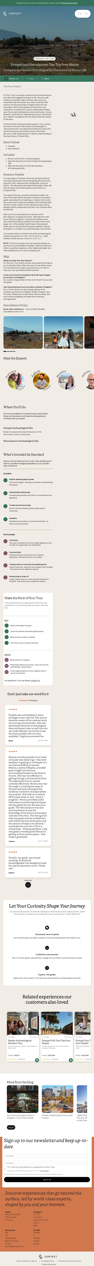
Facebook (36, 1232)
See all (11, 1127)
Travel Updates (10, 1238)
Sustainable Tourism (40, 1220)
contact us (35, 680)
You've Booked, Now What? (14, 1246)
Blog (6, 1232)
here (22, 311)
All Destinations (39, 59)
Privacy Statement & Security (26, 1261)
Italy (47, 59)
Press (35, 1225)
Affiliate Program (11, 1217)
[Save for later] (36, 1014)
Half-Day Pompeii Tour (33, 236)
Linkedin (36, 1241)
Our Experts (37, 1217)
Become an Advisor (11, 1241)
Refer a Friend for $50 (12, 1214)
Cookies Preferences (49, 1264)
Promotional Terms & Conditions (69, 1261)
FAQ (6, 1235)
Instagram (37, 1238)
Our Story (36, 1214)
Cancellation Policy (47, 1261)
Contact (8, 1244)
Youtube (36, 1244)
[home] (13, 16)
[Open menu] (86, 13)
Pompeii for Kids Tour (32, 238)
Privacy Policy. (44, 1171)
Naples (52, 59)
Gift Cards (8, 1220)
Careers (36, 1223)
